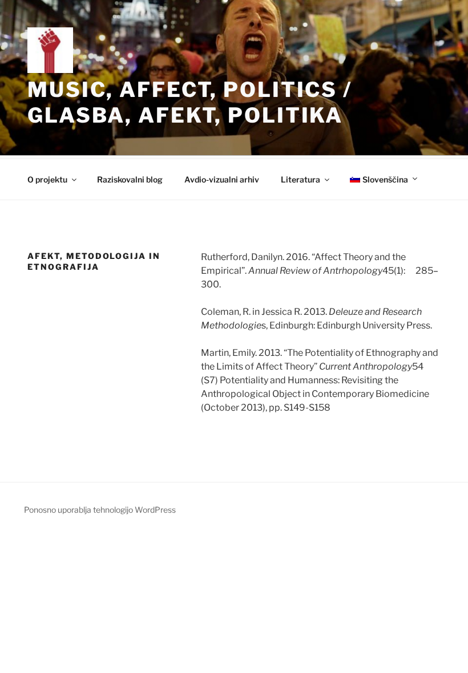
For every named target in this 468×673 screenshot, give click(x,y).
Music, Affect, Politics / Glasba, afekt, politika (189, 102)
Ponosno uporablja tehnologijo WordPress (100, 509)
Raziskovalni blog (130, 179)
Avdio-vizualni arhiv (221, 179)
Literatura (300, 179)
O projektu (47, 179)
